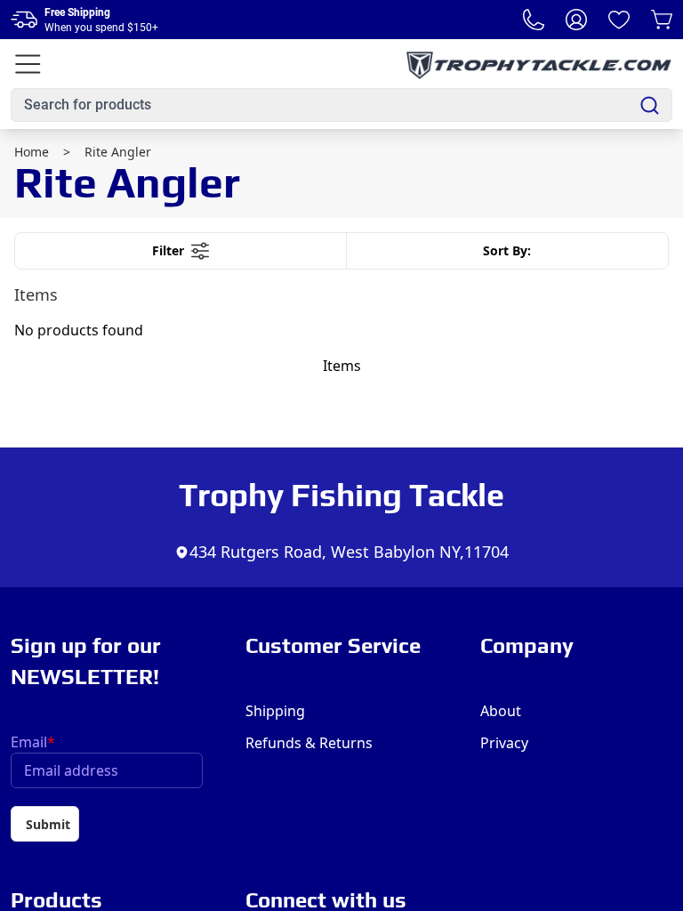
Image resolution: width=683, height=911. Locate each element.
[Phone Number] (533, 19)
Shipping (275, 711)
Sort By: (507, 250)
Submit (48, 824)
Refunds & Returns (309, 743)
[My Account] (576, 19)
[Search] (649, 105)
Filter (168, 250)
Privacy (504, 743)
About (500, 711)
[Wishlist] (619, 19)
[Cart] (661, 19)
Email (33, 742)
